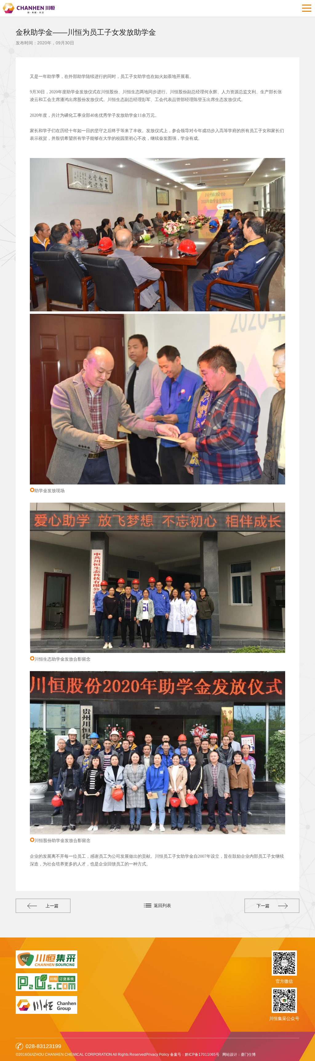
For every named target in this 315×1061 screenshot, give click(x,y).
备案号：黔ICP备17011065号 (194, 1054)
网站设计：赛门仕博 (239, 1054)
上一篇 (52, 905)
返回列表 (162, 905)
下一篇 (263, 905)
